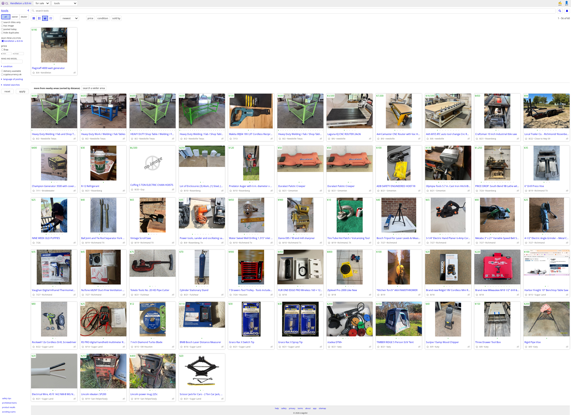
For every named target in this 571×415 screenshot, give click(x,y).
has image (9, 25)
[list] (34, 18)
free (6, 49)
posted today (10, 29)
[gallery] (45, 18)
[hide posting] (74, 72)
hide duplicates (11, 32)
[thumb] (39, 18)
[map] (51, 18)
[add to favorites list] (33, 72)
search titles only (12, 22)
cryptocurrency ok (12, 74)
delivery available (12, 71)
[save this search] (567, 11)
